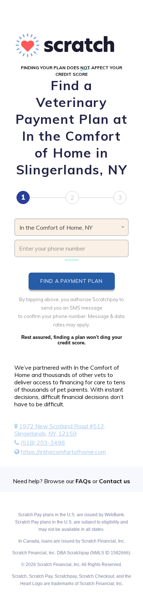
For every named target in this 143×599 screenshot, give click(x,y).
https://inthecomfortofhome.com (63, 451)
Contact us (114, 481)
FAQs (83, 481)
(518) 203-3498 (43, 442)
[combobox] (71, 227)
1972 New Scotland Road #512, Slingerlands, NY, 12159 (59, 429)
